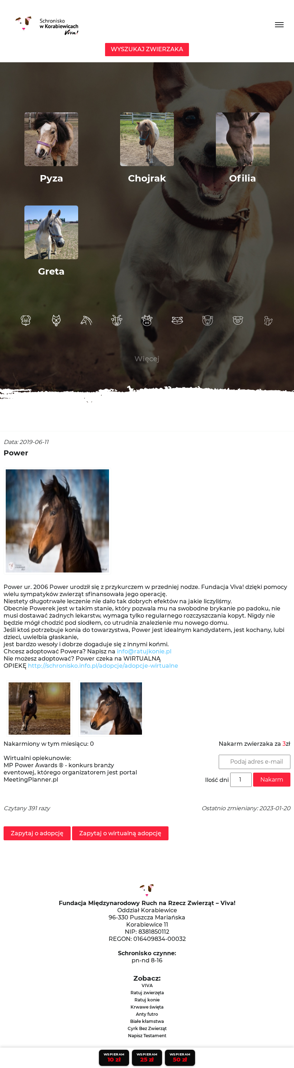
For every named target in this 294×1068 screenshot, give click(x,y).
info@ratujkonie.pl (144, 651)
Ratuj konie (147, 999)
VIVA (147, 985)
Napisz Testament (147, 1035)
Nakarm (271, 779)
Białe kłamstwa (147, 1021)
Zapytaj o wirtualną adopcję (120, 833)
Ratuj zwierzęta (147, 992)
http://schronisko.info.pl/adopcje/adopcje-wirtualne (104, 665)
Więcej (147, 358)
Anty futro (147, 1014)
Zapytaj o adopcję (37, 833)
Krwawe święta (147, 1007)
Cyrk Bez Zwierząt (147, 1028)
